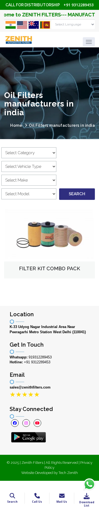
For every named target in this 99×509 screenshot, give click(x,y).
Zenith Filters (32, 463)
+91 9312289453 (79, 4)
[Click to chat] (89, 484)
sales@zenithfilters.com (30, 387)
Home (16, 125)
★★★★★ (25, 394)
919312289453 (40, 357)
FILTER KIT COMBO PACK (49, 268)
